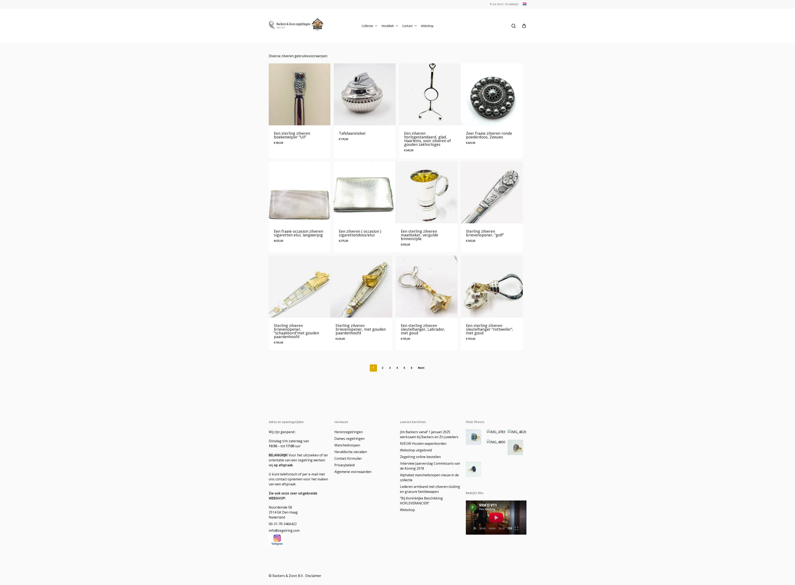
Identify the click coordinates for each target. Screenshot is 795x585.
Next (421, 368)
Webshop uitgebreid (416, 450)
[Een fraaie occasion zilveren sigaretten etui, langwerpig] (300, 192)
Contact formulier (348, 458)
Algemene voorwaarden (352, 471)
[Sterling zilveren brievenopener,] (492, 192)
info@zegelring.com (284, 530)
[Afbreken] (510, 528)
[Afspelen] (475, 528)
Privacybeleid (344, 465)
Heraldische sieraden (350, 452)
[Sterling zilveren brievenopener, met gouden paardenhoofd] (361, 287)
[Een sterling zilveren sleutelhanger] (492, 287)
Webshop (407, 510)
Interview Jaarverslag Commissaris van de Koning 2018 (430, 466)
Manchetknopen (347, 445)
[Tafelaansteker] (365, 94)
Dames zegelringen (349, 438)
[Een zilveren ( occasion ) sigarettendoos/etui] (365, 192)
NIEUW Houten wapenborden (423, 443)
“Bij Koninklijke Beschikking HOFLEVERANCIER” (421, 500)
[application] (496, 517)
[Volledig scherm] (516, 528)
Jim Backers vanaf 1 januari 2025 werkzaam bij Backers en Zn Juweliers (429, 434)
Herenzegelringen (348, 432)
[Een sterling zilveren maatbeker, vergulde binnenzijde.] (427, 192)
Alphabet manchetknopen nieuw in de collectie (429, 477)
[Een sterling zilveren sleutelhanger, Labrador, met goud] (427, 287)
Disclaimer (313, 575)
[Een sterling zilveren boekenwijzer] (300, 94)
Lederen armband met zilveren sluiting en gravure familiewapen (430, 489)
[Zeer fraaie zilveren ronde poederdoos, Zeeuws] (492, 94)
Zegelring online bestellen (420, 456)
